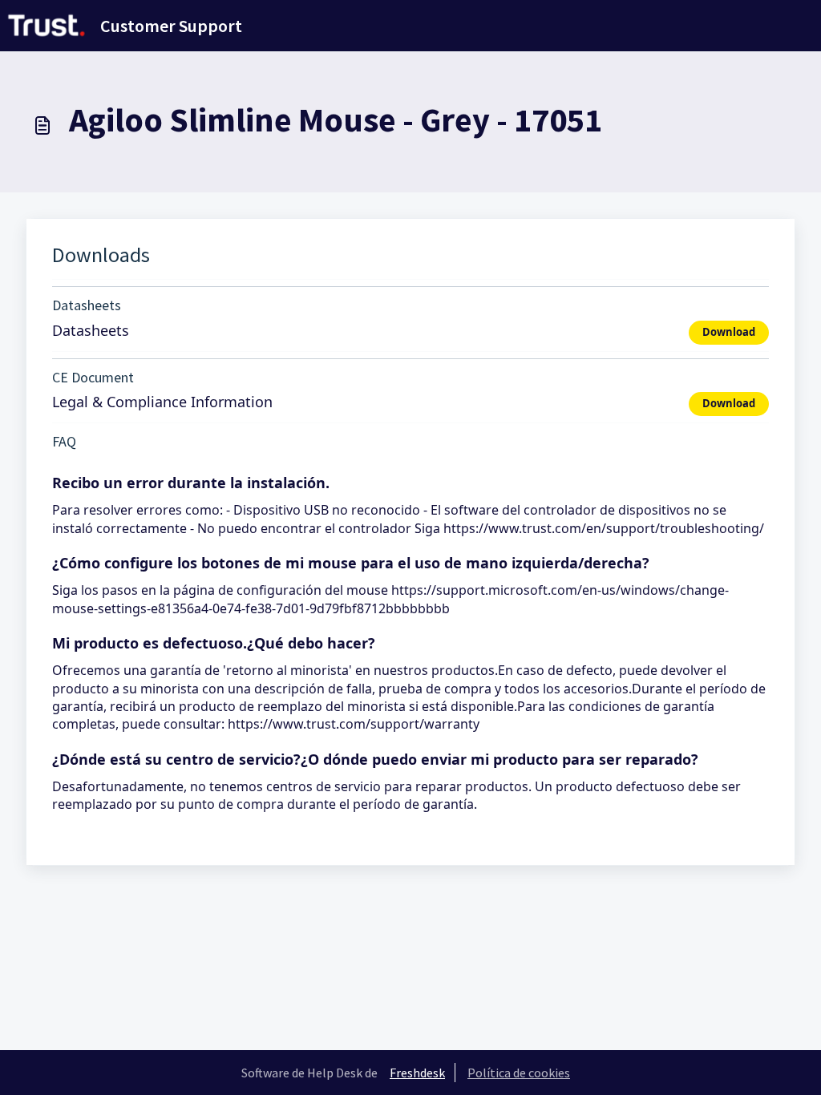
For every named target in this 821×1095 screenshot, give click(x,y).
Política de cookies (518, 1073)
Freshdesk (417, 1073)
